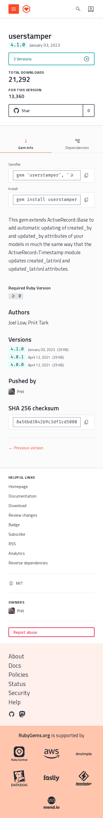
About (16, 656)
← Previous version (25, 448)
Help (14, 702)
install (13, 188)
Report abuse (25, 632)
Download (17, 505)
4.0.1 (17, 357)
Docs (14, 665)
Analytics (16, 553)
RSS (12, 543)
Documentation (22, 496)
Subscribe (16, 534)
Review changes (22, 515)
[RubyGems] (26, 9)
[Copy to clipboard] (86, 175)
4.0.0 (17, 364)
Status (17, 683)
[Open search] (78, 9)
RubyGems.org (34, 735)
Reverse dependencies (28, 563)
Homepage (18, 486)
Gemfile (14, 164)
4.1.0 (17, 349)
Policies (18, 674)
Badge (14, 524)
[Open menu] (13, 9)
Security (19, 692)
